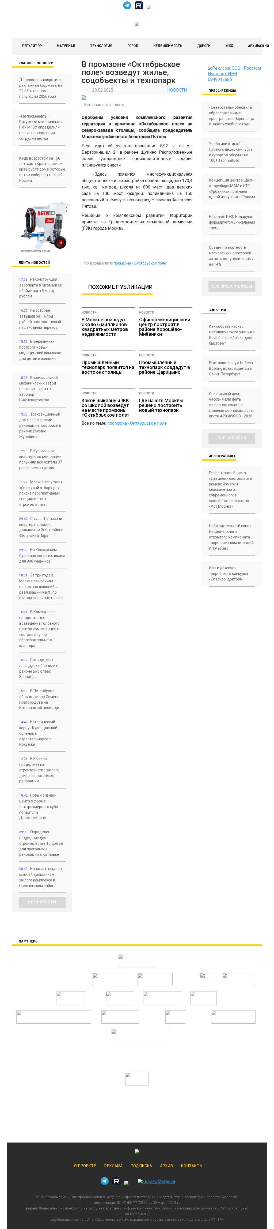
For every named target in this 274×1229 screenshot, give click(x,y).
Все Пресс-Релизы (232, 286)
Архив (166, 1166)
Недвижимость (167, 46)
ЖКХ (229, 46)
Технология (101, 46)
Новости (177, 90)
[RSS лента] (149, 7)
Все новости (42, 902)
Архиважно (258, 46)
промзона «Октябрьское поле (140, 263)
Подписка (141, 1166)
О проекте (85, 1166)
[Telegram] (127, 7)
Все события (232, 438)
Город (132, 46)
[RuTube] (139, 7)
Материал (66, 46)
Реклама (113, 1166)
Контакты (192, 1166)
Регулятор (32, 46)
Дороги (204, 46)
